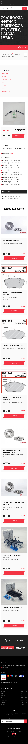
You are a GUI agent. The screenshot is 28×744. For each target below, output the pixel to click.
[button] (3, 8)
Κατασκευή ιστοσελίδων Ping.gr (9, 682)
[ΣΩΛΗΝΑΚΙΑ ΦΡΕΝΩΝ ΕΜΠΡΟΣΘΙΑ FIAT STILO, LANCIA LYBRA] (14, 114)
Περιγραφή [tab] (7, 191)
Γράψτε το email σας (14, 718)
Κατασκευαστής (9, 53)
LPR (16, 53)
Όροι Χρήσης (4, 681)
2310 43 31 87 (5, 2)
